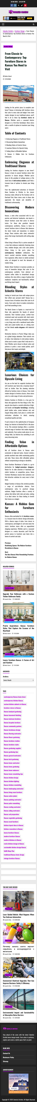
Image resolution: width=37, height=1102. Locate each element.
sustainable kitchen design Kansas (15, 847)
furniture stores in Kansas (12, 708)
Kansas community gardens (12, 726)
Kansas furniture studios (12, 741)
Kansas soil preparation (11, 814)
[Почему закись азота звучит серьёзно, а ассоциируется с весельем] (18, 933)
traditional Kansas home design (14, 855)
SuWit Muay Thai (9, 851)
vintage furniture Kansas (12, 858)
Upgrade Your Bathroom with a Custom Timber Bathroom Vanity (18, 595)
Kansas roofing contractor (12, 807)
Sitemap (5, 1061)
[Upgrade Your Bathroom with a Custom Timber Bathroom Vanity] (18, 580)
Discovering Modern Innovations (15, 142)
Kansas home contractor (12, 763)
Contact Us (6, 1053)
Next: (19, 554)
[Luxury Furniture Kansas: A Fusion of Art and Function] (18, 647)
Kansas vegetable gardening (13, 818)
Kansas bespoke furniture (12, 722)
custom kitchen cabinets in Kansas (15, 704)
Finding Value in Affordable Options (16, 151)
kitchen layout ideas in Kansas (13, 825)
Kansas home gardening (11, 766)
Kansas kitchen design (11, 777)
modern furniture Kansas (12, 836)
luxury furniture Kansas (11, 832)
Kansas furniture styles (11, 744)
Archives (5, 676)
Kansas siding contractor (12, 810)
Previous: (18, 545)
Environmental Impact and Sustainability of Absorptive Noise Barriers (18, 1013)
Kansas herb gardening (11, 759)
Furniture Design (19, 31)
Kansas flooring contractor (12, 733)
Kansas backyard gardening (12, 711)
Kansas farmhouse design (12, 730)
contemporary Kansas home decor (15, 697)
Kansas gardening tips (11, 752)
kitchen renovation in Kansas (13, 829)
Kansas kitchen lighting (11, 781)
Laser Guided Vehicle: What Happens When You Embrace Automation (18, 915)
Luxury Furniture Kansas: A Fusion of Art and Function (18, 661)
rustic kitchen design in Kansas (14, 843)
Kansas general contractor (12, 755)
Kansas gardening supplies (12, 748)
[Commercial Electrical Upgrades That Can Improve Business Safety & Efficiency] (18, 967)
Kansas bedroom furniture (12, 719)
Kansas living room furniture (13, 792)
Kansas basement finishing (12, 715)
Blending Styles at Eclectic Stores (17, 145)
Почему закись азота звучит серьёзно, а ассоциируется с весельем (18, 949)
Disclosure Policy (8, 1057)
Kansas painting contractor (12, 799)
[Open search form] (33, 24)
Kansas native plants (10, 796)
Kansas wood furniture (11, 821)
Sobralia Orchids (8, 31)
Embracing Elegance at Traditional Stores (18, 139)
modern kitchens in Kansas (12, 840)
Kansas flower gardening (12, 737)
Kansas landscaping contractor (13, 788)
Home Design (8, 909)
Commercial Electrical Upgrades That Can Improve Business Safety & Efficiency (18, 981)
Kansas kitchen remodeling (12, 785)
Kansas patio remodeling (12, 803)
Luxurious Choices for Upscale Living (17, 148)
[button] (3, 24)
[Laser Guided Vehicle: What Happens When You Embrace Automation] (18, 901)
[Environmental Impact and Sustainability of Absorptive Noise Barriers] (18, 999)
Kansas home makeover (11, 770)
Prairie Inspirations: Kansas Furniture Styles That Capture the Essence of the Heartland (18, 628)
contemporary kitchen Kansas (13, 700)
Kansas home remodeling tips (13, 774)
